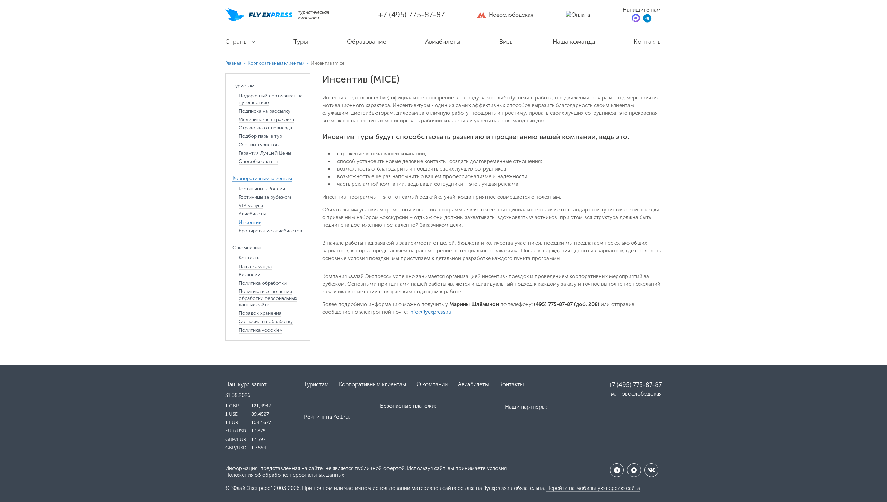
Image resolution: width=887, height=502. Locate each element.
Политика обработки (263, 283)
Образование (366, 41)
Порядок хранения (260, 313)
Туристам (316, 384)
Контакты (648, 41)
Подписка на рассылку (264, 111)
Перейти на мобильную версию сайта (593, 488)
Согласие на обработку (266, 321)
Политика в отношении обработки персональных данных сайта (268, 298)
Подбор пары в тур (260, 136)
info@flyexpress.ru (430, 312)
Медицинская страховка (266, 119)
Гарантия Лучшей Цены (265, 153)
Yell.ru (341, 417)
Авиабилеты (442, 41)
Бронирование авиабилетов (270, 231)
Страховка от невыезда (265, 128)
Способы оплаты (258, 161)
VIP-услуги (251, 205)
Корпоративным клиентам (276, 63)
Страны (236, 41)
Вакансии (249, 275)
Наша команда (574, 41)
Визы (506, 41)
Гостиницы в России (262, 189)
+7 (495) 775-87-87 (411, 14)
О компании (432, 384)
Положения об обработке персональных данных (284, 475)
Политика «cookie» (260, 330)
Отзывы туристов (259, 145)
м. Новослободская (636, 393)
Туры (300, 41)
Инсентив (250, 222)
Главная (233, 63)
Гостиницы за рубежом (265, 197)
